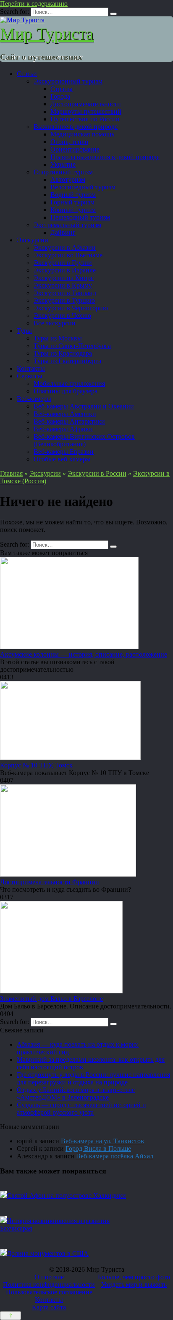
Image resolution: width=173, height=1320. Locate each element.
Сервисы (29, 376)
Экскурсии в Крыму (63, 285)
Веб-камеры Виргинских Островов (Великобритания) (84, 440)
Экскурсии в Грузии (63, 262)
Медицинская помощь (82, 134)
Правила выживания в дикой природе (105, 156)
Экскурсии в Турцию (64, 300)
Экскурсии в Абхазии (65, 247)
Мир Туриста (47, 33)
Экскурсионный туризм (68, 81)
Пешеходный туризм (80, 217)
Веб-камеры (34, 398)
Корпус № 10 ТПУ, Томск (36, 765)
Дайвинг (63, 232)
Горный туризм (72, 202)
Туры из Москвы (58, 338)
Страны (61, 88)
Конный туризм (73, 209)
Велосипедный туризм (82, 187)
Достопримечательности (85, 103)
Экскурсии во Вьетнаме (68, 255)
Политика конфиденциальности (49, 1284)
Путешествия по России (85, 119)
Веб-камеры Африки (63, 428)
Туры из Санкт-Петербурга (72, 345)
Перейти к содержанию (34, 3)
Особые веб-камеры (62, 459)
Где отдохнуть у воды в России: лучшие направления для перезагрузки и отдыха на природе (93, 1078)
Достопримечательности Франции (49, 881)
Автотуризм (67, 179)
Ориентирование (75, 149)
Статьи (27, 73)
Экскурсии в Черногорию (71, 308)
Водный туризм (73, 194)
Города (60, 96)
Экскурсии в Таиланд (65, 292)
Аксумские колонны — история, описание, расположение (83, 654)
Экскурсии (32, 240)
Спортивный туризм (63, 171)
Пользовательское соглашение (49, 1292)
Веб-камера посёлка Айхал (114, 1156)
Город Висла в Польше (98, 1148)
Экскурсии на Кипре (64, 277)
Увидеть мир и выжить (134, 1284)
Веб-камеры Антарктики (69, 421)
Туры (24, 330)
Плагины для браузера (65, 391)
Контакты (31, 368)
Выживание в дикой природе (76, 126)
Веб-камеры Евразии (64, 451)
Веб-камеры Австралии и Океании (84, 406)
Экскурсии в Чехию (62, 315)
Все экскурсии (55, 323)
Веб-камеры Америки (65, 413)
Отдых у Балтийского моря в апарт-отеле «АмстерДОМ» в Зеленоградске (76, 1093)
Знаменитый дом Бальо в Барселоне (51, 998)
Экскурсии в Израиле (65, 270)
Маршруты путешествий (85, 111)
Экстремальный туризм (67, 224)
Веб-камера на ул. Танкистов (102, 1141)
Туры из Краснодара (63, 353)
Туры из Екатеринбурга (67, 360)
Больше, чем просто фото (134, 1277)
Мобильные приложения (69, 383)
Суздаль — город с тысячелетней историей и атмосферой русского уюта (81, 1108)
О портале (49, 1277)
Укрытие (63, 164)
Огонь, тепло (69, 141)
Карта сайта (49, 1307)
